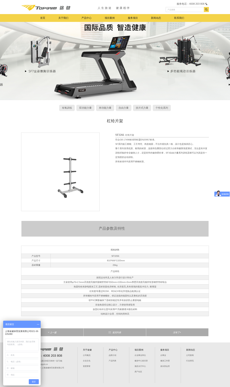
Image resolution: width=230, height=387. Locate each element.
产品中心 (87, 18)
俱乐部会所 (165, 366)
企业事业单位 (140, 355)
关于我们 (63, 18)
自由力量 (124, 107)
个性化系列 (162, 107)
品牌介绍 (112, 355)
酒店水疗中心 (140, 366)
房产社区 (138, 372)
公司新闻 (190, 355)
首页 (42, 18)
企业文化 (86, 361)
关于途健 (87, 350)
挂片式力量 (142, 107)
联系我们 (179, 18)
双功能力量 (85, 107)
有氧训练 (67, 107)
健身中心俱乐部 (141, 361)
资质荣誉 (86, 366)
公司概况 (86, 355)
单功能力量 (105, 107)
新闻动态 (156, 18)
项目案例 (110, 18)
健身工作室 (165, 361)
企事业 (163, 355)
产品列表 (112, 361)
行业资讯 (190, 361)
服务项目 (133, 18)
